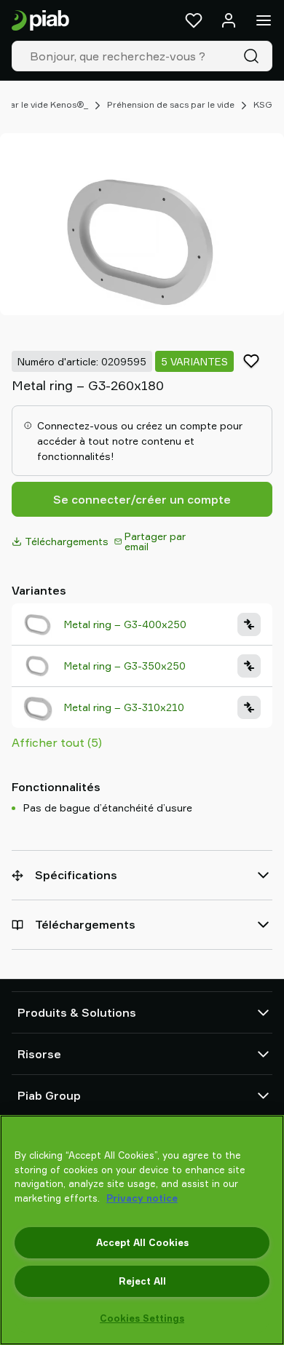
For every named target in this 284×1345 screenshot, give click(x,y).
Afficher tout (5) (57, 742)
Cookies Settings (142, 1318)
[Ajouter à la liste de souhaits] (251, 361)
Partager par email (155, 541)
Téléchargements (67, 541)
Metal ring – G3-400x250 (125, 624)
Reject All (142, 1281)
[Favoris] (193, 20)
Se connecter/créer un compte (142, 499)
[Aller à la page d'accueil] (40, 20)
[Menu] (263, 20)
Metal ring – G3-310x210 (124, 707)
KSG (262, 104)
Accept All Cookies (142, 1242)
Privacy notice (142, 1198)
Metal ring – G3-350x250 (125, 665)
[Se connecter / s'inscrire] (228, 20)
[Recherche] (254, 56)
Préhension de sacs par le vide (170, 104)
